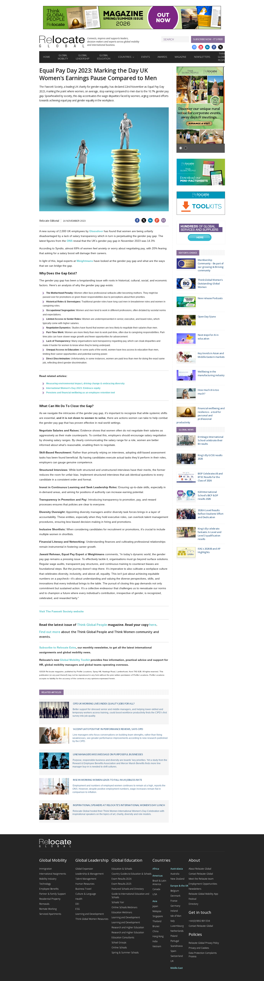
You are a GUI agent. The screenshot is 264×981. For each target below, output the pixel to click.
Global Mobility (63, 57)
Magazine (180, 57)
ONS (69, 240)
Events (145, 57)
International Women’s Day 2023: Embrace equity (73, 388)
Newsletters (202, 57)
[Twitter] (220, 47)
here (152, 625)
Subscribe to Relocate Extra (57, 647)
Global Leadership (82, 57)
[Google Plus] (194, 47)
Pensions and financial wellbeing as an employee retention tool (80, 392)
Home (46, 57)
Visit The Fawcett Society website (61, 611)
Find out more (49, 632)
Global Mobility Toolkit (75, 659)
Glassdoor (96, 231)
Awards (162, 57)
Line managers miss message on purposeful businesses (108, 754)
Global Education (103, 57)
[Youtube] (200, 47)
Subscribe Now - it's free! (208, 39)
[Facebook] (214, 47)
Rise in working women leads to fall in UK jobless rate (107, 780)
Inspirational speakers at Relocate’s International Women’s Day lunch (119, 805)
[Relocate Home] (62, 41)
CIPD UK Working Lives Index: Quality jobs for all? (104, 703)
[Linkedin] (207, 47)
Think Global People (222, 57)
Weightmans (85, 260)
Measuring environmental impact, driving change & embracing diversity (85, 383)
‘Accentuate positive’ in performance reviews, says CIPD (108, 729)
